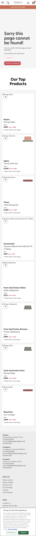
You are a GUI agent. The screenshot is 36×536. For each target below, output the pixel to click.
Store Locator (8, 480)
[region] (18, 522)
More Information (12, 529)
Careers (5, 490)
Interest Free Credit (10, 505)
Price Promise (8, 492)
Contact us (9, 58)
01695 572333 (9, 463)
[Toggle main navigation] (2, 2)
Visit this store (7, 443)
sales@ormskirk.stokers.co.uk (16, 465)
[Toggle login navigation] (28, 2)
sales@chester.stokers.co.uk (16, 441)
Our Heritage (7, 487)
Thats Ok (23, 532)
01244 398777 (9, 439)
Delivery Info (7, 485)
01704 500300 (10, 451)
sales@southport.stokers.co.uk (17, 453)
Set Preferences (11, 532)
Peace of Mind (8, 482)
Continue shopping (12, 63)
